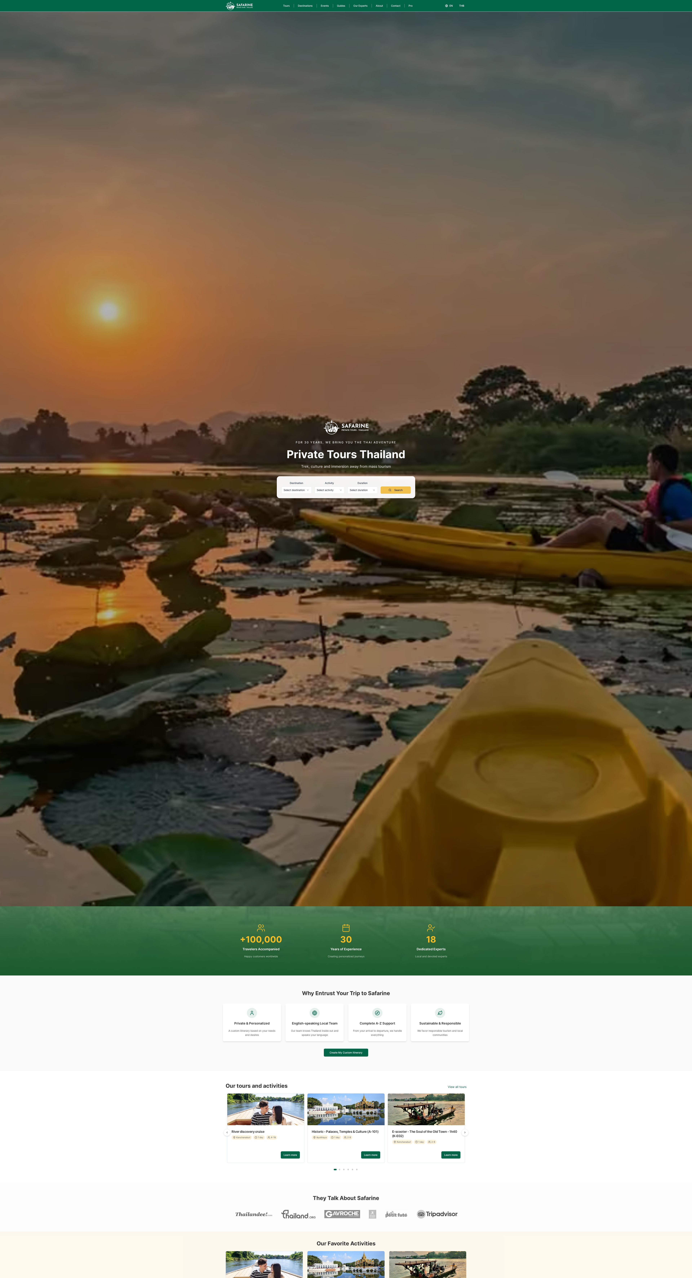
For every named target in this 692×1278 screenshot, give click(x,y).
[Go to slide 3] (344, 1169)
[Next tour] (465, 1132)
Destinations (305, 5)
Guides (341, 5)
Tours (286, 5)
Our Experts (360, 5)
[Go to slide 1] (335, 1169)
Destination (296, 482)
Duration (362, 482)
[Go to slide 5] (352, 1169)
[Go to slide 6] (357, 1169)
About (379, 5)
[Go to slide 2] (339, 1169)
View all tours (457, 1087)
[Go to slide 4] (348, 1169)
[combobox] (296, 490)
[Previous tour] (227, 1132)
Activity (329, 482)
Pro (410, 5)
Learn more (290, 1154)
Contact (395, 5)
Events (325, 5)
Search (398, 490)
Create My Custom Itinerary (346, 1052)
